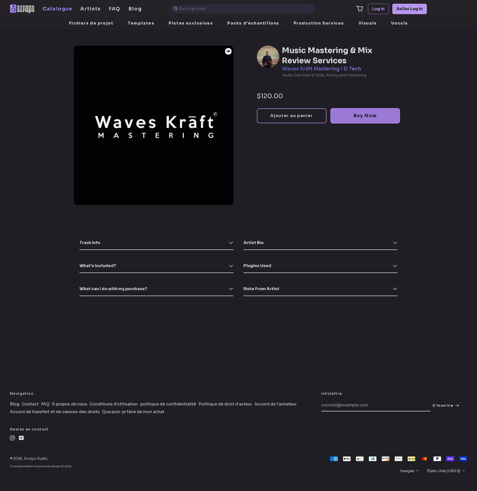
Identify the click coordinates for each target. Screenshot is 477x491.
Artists (90, 9)
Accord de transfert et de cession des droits (55, 411)
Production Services (319, 23)
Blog (135, 9)
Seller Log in (410, 8)
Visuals (367, 23)
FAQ (114, 9)
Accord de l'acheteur (275, 404)
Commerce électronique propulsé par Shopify (41, 466)
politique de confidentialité (168, 404)
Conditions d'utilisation (114, 404)
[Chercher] (176, 9)
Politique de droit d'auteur (225, 404)
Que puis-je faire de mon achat (133, 411)
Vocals (399, 23)
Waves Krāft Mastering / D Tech (321, 69)
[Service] (228, 51)
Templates (141, 23)
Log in (378, 8)
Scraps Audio (35, 458)
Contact (30, 404)
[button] (359, 8)
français (407, 471)
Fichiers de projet (91, 23)
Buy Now (365, 115)
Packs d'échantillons (253, 23)
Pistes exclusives (191, 23)
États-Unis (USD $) (444, 471)
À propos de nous (69, 404)
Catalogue (57, 9)
